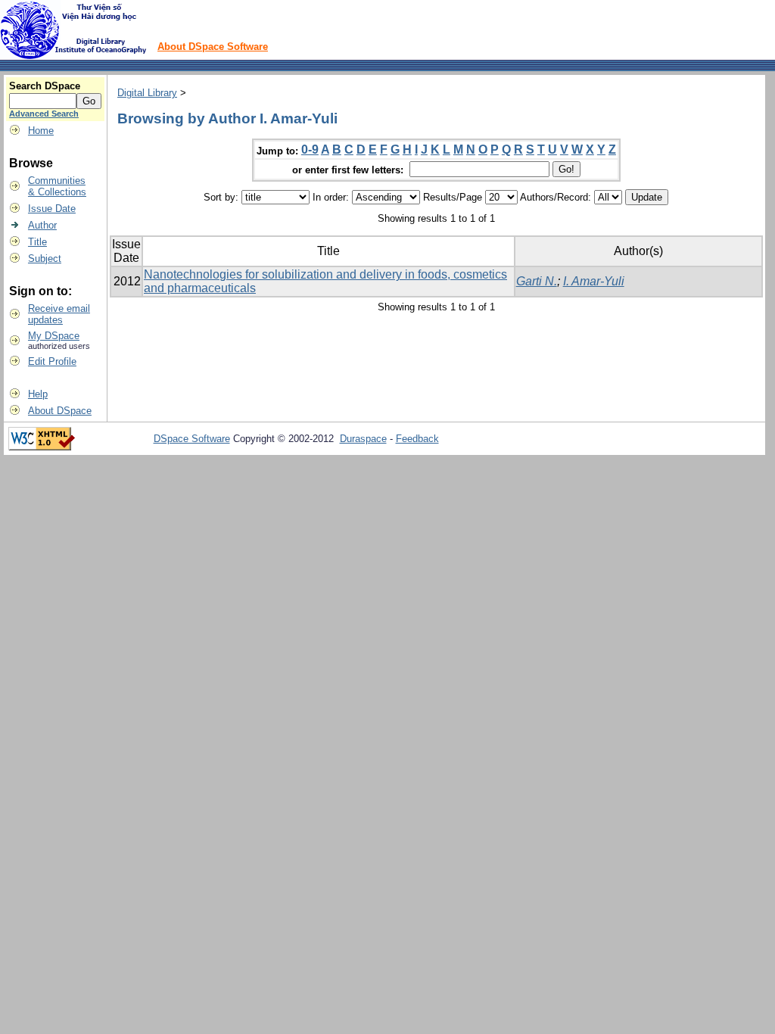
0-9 (310, 149)
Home (41, 130)
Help (38, 394)
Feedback (417, 438)
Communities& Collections (57, 186)
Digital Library (147, 92)
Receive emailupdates (59, 314)
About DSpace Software (212, 46)
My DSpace (53, 335)
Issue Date (52, 208)
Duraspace (363, 438)
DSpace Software (192, 438)
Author (42, 225)
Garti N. (536, 281)
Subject (44, 258)
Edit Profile (52, 361)
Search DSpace (44, 86)
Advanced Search (44, 113)
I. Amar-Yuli (593, 281)
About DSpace (60, 410)
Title (37, 242)
